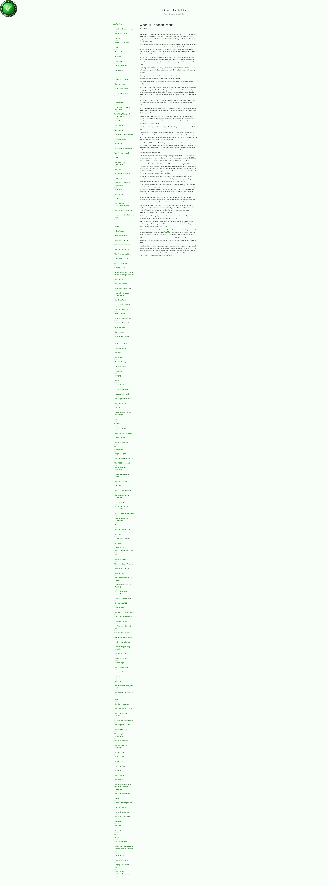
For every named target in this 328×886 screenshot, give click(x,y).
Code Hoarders (119, 607)
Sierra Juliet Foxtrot (121, 258)
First (115, 555)
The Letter (117, 826)
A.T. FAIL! (117, 676)
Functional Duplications (122, 43)
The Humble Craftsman (122, 741)
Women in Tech (119, 268)
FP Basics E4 (119, 752)
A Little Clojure (119, 98)
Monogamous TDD (120, 603)
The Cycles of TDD (120, 481)
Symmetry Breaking (121, 309)
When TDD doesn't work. (122, 598)
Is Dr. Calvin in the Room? (123, 304)
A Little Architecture (121, 389)
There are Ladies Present (123, 708)
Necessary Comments (122, 323)
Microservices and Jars (122, 525)
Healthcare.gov (119, 663)
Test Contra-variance (121, 249)
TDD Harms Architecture (122, 318)
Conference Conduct (121, 79)
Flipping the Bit (119, 830)
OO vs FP (117, 486)
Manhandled (118, 380)
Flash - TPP (118, 699)
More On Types (119, 52)
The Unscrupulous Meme (123, 254)
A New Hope (118, 102)
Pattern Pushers (119, 438)
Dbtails (116, 226)
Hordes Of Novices (120, 658)
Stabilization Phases (121, 385)
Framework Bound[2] (121, 568)
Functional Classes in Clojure (124, 29)
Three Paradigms (120, 775)
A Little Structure (120, 428)
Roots (116, 47)
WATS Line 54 (119, 424)
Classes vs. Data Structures (123, 135)
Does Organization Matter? (123, 458)
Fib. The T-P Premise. (121, 704)
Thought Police (119, 279)
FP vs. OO (118, 190)
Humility (167, 232)
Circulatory (118, 121)
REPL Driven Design (121, 89)
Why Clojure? (119, 125)
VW (115, 419)
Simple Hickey (119, 855)
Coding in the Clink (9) (122, 642)
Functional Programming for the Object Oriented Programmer (123, 787)
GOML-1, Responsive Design (124, 513)
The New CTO (119, 780)
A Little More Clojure (121, 93)
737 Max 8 (118, 144)
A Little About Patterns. (122, 539)
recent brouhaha (172, 36)
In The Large (118, 194)
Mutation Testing (120, 362)
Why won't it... (119, 130)
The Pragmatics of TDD (122, 725)
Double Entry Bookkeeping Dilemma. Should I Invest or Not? (123, 849)
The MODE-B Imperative (122, 463)
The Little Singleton (121, 442)
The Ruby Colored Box (122, 816)
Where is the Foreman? (122, 633)
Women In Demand (121, 240)
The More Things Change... (123, 529)
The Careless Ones (121, 667)
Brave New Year (119, 766)
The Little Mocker (120, 559)
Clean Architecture (120, 842)
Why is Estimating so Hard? (123, 803)
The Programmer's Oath (122, 399)
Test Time (117, 534)
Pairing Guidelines (120, 66)
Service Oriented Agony (122, 812)
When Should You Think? (123, 617)
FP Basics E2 (119, 761)
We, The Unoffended (121, 153)
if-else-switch (118, 61)
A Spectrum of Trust (121, 621)
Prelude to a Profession (122, 394)
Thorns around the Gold (122, 490)
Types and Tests (120, 139)
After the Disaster (120, 807)
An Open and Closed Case (123, 720)
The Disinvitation (120, 84)
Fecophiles (118, 821)
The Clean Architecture (122, 793)
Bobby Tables (119, 231)
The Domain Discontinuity (123, 637)
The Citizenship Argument (123, 210)
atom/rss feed (117, 24)
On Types (117, 56)
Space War (118, 38)
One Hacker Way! (120, 502)
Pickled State (118, 178)
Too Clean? (118, 169)
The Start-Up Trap (120, 729)
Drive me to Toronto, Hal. (122, 288)
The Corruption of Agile (124, 612)
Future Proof (118, 408)
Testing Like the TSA (121, 314)
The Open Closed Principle (123, 564)
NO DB (116, 798)
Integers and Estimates (122, 173)
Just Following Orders (121, 263)
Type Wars (118, 371)
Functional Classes (120, 33)
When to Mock (119, 573)
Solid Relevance (120, 70)
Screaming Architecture (122, 860)
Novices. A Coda (120, 653)
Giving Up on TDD (120, 376)
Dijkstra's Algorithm (120, 348)
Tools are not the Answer (122, 245)
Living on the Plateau (121, 235)
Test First (117, 681)
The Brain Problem (120, 284)
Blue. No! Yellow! (120, 366)
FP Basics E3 (119, 757)
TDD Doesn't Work (120, 343)
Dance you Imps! (120, 672)
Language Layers (120, 454)
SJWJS (116, 157)
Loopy (116, 75)
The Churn (118, 357)
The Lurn (117, 353)
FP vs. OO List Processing (123, 148)
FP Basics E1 (119, 771)
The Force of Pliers (120, 403)
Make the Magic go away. (123, 433)
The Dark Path (119, 332)
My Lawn (117, 543)
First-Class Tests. (120, 300)
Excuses (117, 222)
